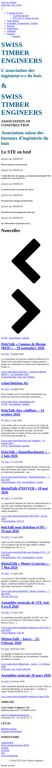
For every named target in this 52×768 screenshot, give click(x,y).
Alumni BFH (7, 742)
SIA (3, 753)
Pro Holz (5, 750)
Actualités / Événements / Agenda (22, 23)
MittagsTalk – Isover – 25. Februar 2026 (20, 641)
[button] (26, 261)
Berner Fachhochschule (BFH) (15, 745)
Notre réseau (12, 20)
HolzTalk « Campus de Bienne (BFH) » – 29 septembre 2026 (23, 346)
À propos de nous (15, 13)
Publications (12, 28)
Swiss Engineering (9, 755)
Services (11, 26)
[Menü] (2, 7)
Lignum (4, 748)
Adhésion (11, 31)
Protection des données (11, 731)
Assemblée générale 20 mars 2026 (26, 675)
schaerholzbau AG (14, 383)
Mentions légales (8, 729)
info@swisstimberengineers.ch (15, 715)
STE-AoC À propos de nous (26, 18)
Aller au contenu (8, 2)
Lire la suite (23, 373)
